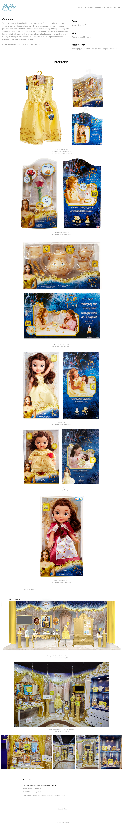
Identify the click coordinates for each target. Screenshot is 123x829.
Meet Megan (89, 7)
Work (80, 7)
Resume (109, 7)
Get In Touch (100, 7)
